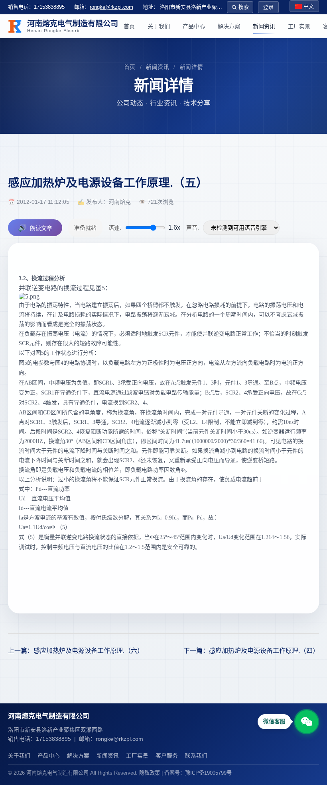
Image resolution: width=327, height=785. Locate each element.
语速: (114, 228)
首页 (129, 26)
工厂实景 (299, 26)
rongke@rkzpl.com (111, 7)
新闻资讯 (264, 26)
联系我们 (196, 756)
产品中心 (194, 26)
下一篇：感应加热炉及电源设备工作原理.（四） (251, 650)
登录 (268, 7)
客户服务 (167, 756)
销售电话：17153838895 (36, 7)
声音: (192, 228)
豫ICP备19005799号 (208, 773)
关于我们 (159, 26)
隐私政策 (149, 773)
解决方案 (229, 26)
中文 (308, 6)
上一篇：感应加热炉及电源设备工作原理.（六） (76, 650)
